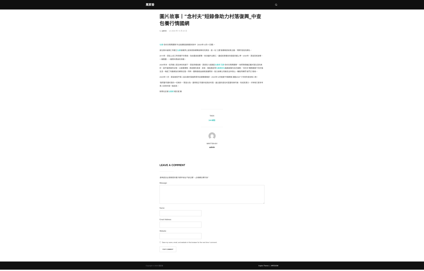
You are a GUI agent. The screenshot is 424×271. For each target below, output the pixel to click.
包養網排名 (220, 68)
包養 (161, 44)
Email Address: (165, 219)
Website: (163, 231)
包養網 (171, 91)
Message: (163, 183)
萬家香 (150, 5)
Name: (162, 208)
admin (164, 30)
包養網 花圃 (219, 64)
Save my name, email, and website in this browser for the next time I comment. (189, 242)
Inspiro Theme (263, 265)
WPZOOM (274, 265)
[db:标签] (212, 120)
